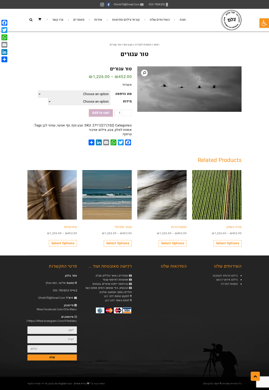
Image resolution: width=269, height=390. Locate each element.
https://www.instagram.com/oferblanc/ (51, 321)
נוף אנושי (63, 125)
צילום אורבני (98, 129)
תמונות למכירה (143, 45)
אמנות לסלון (123, 129)
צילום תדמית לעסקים (225, 276)
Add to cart (100, 112)
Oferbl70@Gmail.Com (51, 298)
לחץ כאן (109, 296)
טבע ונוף (127, 45)
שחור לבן (49, 125)
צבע (110, 129)
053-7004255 (61, 290)
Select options (227, 243)
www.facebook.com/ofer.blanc (57, 309)
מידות (127, 101)
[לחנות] (45, 19)
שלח (52, 357)
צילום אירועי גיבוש (227, 280)
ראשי (156, 45)
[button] (264, 23)
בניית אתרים (80, 383)
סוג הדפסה (123, 93)
